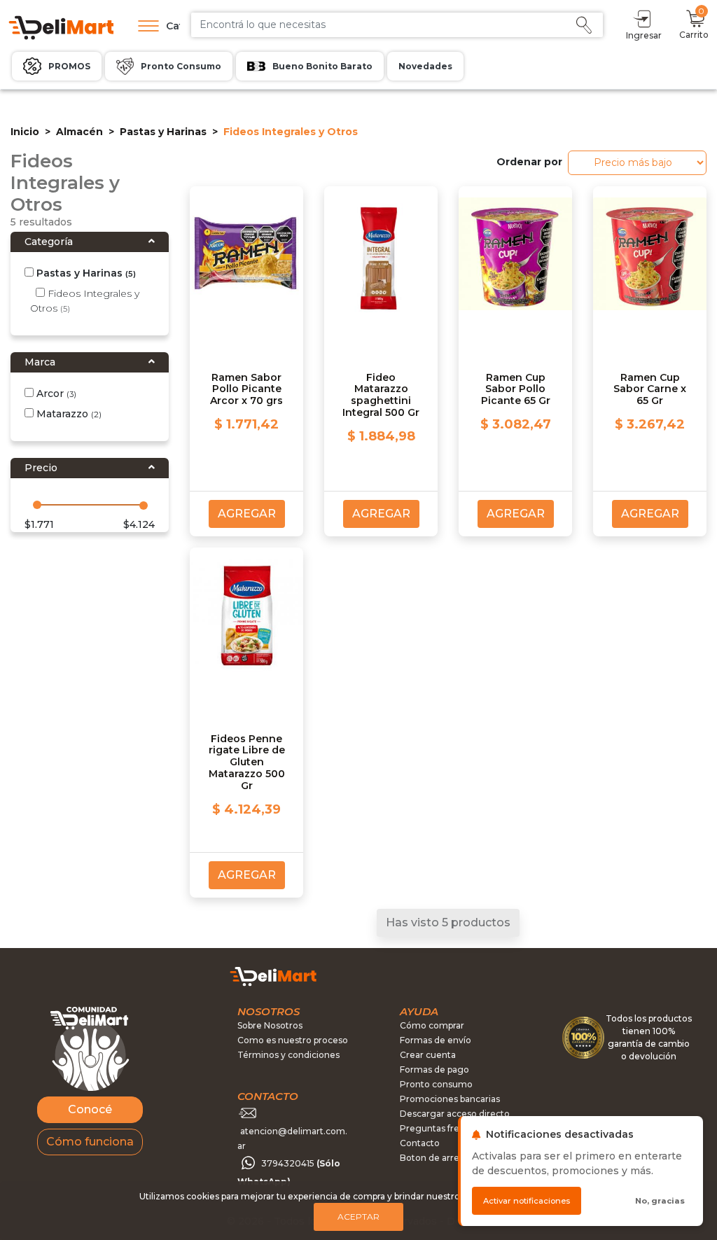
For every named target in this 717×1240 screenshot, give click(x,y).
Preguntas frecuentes (447, 1128)
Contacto (420, 1143)
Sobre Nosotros (269, 1025)
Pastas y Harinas (163, 131)
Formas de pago (434, 1069)
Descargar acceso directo (455, 1113)
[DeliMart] (60, 26)
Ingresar (644, 35)
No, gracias (660, 1201)
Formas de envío (435, 1040)
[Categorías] (145, 25)
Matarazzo (68, 413)
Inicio (25, 131)
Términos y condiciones (288, 1055)
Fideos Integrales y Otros (84, 300)
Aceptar (358, 1216)
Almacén (79, 131)
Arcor (55, 393)
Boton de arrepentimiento (456, 1157)
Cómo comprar (432, 1025)
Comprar (613, 245)
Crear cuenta (428, 1055)
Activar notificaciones (526, 1201)
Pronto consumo (436, 1084)
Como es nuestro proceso (292, 1040)
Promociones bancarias (450, 1099)
